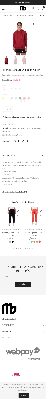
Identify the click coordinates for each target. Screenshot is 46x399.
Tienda (10, 15)
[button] (13, 248)
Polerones (30, 15)
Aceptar (23, 395)
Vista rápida (18, 215)
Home (4, 15)
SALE (28, 128)
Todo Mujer (20, 15)
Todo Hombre (37, 128)
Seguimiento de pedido (23, 2)
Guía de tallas (35, 117)
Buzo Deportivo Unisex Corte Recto (16, 232)
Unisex (19, 135)
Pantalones (17, 229)
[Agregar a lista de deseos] (18, 211)
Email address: (23, 276)
